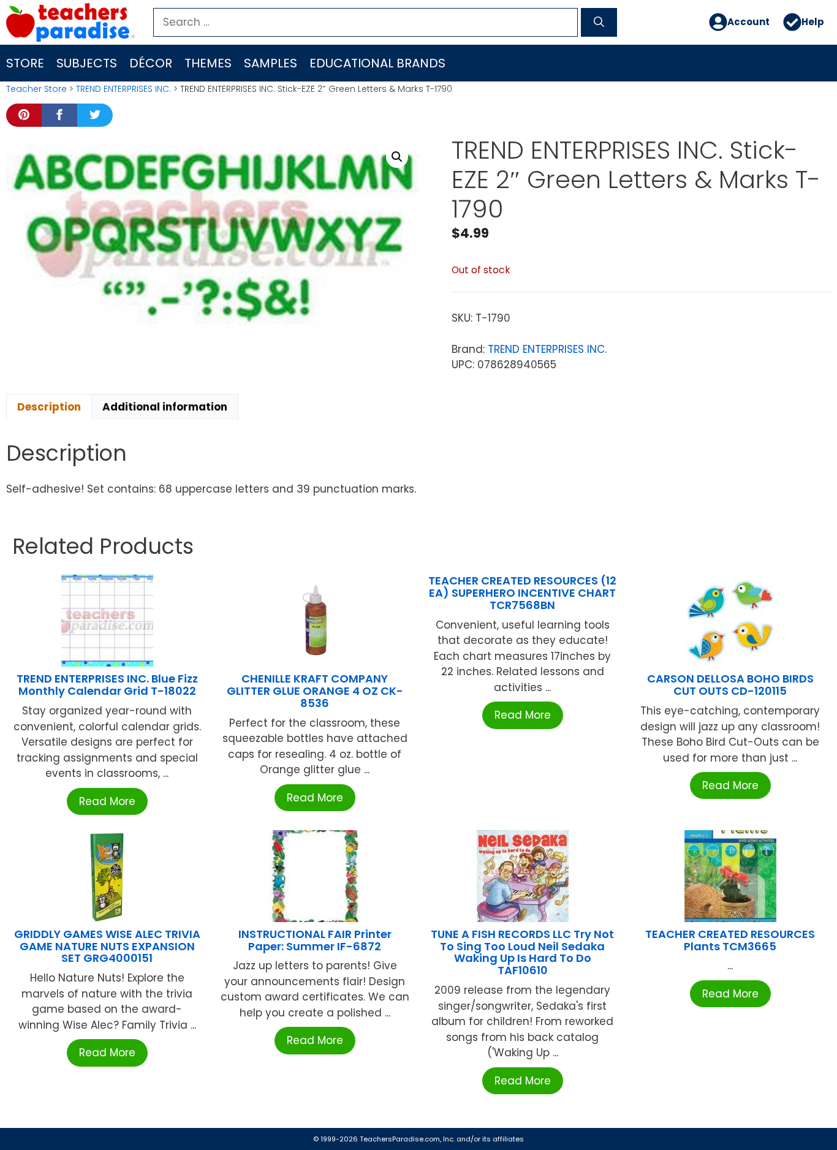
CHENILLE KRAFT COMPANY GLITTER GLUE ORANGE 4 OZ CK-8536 (315, 691)
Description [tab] (49, 406)
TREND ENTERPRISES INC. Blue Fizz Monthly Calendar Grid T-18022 (107, 684)
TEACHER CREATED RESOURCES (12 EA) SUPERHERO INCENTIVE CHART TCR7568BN (522, 593)
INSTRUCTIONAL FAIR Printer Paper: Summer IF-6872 (315, 940)
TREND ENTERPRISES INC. (123, 89)
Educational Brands (377, 63)
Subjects (86, 63)
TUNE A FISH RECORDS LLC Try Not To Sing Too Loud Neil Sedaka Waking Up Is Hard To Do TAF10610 (522, 952)
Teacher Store (36, 89)
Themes (208, 63)
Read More (107, 801)
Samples (270, 63)
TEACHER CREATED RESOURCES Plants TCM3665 (730, 940)
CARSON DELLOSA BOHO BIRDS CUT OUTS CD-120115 (730, 684)
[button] (397, 157)
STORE (25, 63)
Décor (150, 63)
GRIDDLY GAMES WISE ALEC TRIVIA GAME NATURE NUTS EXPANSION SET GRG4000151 (107, 946)
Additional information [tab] (164, 406)
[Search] (599, 22)
